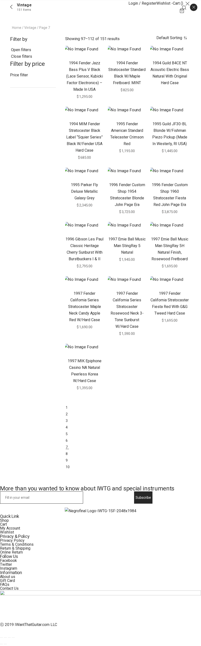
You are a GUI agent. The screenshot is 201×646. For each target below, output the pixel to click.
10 (68, 467)
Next (127, 473)
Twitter (6, 564)
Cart (3, 524)
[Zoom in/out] (13, 637)
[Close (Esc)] (1, 637)
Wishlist (7, 532)
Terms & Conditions (17, 544)
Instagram (8, 568)
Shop (4, 520)
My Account (10, 528)
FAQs (4, 584)
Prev (127, 401)
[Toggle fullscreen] (9, 637)
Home (16, 28)
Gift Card (7, 580)
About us (7, 576)
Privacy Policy (12, 540)
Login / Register (142, 3)
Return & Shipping (15, 548)
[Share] (5, 637)
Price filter (19, 75)
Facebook (8, 560)
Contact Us (9, 588)
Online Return (11, 552)
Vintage (30, 28)
